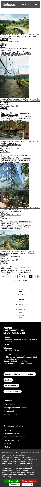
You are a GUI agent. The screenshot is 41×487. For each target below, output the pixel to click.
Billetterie (20, 310)
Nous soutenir (10, 386)
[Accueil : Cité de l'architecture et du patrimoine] (9, 4)
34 (39, 276)
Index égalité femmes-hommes (15, 407)
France (6, 344)
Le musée (20, 299)
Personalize (14, 484)
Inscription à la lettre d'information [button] (19, 374)
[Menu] (36, 4)
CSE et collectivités (11, 433)
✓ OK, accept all (11, 481)
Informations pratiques (12, 418)
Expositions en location (12, 440)
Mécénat (6, 447)
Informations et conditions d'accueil (17, 363)
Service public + (9, 404)
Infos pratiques (20, 305)
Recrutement (8, 411)
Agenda (20, 289)
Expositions (20, 294)
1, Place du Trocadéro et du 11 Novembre (20, 340)
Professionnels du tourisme (14, 437)
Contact (20, 315)
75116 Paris (8, 342)
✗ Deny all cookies (29, 481)
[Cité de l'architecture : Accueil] (14, 334)
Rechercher (29, 4)
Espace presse (9, 430)
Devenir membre (11, 391)
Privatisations (8, 444)
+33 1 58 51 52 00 (11, 350)
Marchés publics (10, 414)
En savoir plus (27, 484)
